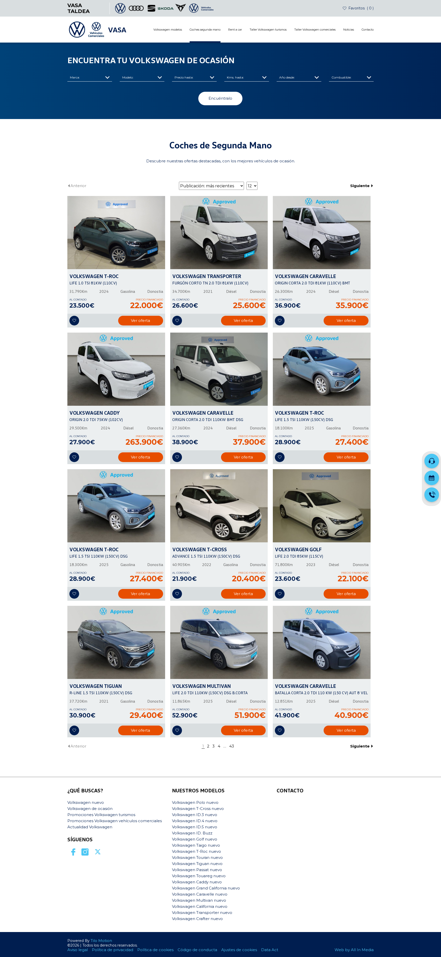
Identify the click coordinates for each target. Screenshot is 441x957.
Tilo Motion (101, 940)
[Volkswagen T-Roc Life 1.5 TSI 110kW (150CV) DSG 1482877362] (322, 369)
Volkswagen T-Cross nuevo (198, 808)
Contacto (368, 29)
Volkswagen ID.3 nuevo (194, 814)
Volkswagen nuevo (85, 802)
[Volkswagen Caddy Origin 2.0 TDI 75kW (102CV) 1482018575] (116, 369)
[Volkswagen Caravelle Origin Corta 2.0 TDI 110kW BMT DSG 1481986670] (219, 369)
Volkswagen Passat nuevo (197, 869)
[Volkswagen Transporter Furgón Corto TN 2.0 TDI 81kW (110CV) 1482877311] (219, 232)
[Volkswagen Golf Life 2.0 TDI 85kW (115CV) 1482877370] (322, 505)
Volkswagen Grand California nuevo (206, 888)
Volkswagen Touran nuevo (197, 857)
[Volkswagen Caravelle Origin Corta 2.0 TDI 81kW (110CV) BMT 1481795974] (322, 232)
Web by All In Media (354, 950)
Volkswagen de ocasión (90, 808)
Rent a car (235, 29)
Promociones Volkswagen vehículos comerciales (114, 820)
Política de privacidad (112, 950)
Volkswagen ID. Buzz (192, 833)
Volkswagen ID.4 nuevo (194, 820)
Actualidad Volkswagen (89, 826)
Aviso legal (77, 950)
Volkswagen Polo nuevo (195, 802)
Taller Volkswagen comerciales (315, 29)
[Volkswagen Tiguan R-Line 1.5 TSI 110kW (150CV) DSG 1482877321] (116, 642)
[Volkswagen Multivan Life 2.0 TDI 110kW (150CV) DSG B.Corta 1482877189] (219, 642)
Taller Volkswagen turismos (268, 29)
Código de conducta (197, 950)
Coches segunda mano (205, 29)
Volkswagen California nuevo (199, 906)
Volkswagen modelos (167, 29)
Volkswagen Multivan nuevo (199, 900)
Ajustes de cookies (239, 950)
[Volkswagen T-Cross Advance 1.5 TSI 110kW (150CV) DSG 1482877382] (219, 505)
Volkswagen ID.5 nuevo (194, 826)
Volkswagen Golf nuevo (194, 839)
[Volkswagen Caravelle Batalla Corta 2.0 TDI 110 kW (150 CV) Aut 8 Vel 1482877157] (322, 642)
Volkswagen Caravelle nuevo (199, 894)
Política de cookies (155, 950)
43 (231, 746)
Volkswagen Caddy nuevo (197, 882)
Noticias (348, 29)
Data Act (269, 950)
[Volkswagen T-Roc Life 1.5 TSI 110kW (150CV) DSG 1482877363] (116, 505)
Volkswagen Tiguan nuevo (197, 863)
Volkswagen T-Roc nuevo (196, 851)
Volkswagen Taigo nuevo (196, 845)
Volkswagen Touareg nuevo (199, 875)
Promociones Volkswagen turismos (101, 814)
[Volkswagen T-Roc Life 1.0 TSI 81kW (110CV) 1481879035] (116, 232)
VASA (117, 29)
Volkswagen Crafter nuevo (197, 918)
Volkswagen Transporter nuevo (202, 912)
